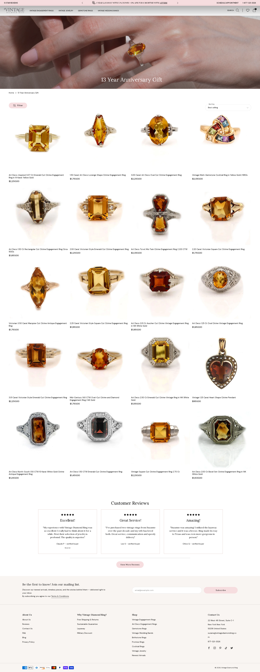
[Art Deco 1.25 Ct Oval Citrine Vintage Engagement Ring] (221, 290)
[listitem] (130, 3)
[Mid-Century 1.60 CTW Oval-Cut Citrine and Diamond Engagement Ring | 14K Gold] (99, 365)
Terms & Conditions (60, 596)
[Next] (177, 3)
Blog (24, 637)
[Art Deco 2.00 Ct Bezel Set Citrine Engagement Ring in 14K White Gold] (221, 439)
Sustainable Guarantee (87, 624)
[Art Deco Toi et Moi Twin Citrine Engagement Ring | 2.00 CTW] (160, 216)
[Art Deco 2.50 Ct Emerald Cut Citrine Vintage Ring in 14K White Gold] (160, 365)
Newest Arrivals (139, 655)
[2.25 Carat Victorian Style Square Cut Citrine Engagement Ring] (99, 290)
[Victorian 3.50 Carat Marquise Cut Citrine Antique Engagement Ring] (38, 290)
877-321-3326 (214, 641)
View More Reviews (130, 564)
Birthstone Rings (139, 637)
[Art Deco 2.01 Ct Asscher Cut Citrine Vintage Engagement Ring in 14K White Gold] (160, 290)
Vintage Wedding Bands (108, 11)
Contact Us (27, 628)
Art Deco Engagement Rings (144, 624)
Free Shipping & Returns (88, 619)
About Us (26, 619)
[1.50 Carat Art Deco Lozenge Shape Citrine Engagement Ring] (99, 142)
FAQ (24, 633)
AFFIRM (163, 3)
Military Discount (84, 633)
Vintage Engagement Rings (42, 11)
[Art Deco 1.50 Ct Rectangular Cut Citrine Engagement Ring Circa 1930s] (38, 216)
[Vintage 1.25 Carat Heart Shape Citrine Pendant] (221, 365)
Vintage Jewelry (65, 11)
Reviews (25, 624)
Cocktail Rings (138, 646)
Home (11, 93)
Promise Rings (138, 642)
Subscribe (221, 590)
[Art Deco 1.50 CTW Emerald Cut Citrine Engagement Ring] (99, 439)
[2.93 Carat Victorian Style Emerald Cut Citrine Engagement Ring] (99, 216)
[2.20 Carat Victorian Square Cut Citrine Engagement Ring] (221, 216)
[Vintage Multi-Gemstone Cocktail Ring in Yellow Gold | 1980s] (221, 142)
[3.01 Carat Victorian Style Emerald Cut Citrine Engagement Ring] (38, 365)
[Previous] (82, 3)
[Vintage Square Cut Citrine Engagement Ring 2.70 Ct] (160, 439)
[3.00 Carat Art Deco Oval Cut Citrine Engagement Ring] (160, 142)
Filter (20, 105)
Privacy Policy (28, 642)
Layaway (81, 628)
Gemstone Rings (85, 11)
